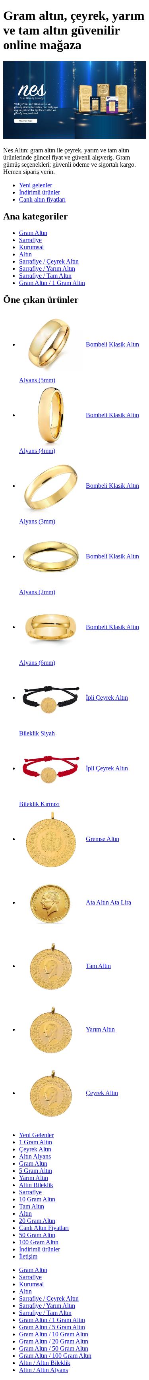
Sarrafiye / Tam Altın (45, 275)
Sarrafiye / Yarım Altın (47, 268)
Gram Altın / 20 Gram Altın (53, 1341)
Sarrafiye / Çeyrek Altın (49, 261)
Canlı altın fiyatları (42, 199)
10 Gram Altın (37, 1199)
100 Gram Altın (38, 1242)
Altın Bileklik (36, 1185)
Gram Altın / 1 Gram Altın (52, 282)
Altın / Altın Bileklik (44, 1362)
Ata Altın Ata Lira (108, 902)
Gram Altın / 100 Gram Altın (55, 1355)
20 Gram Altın (37, 1220)
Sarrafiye (30, 240)
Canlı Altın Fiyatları (44, 1227)
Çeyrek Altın (102, 1092)
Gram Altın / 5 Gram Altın (52, 1327)
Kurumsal (31, 247)
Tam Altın (98, 965)
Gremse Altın (102, 838)
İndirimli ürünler (39, 192)
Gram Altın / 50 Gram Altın (53, 1348)
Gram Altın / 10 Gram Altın (53, 1334)
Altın (25, 254)
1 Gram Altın (35, 1142)
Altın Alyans (35, 1156)
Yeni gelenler (35, 185)
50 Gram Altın (37, 1235)
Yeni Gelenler (36, 1135)
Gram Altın (33, 232)
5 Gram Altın (35, 1170)
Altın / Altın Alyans (43, 1370)
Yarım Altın (100, 1029)
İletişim (28, 1256)
